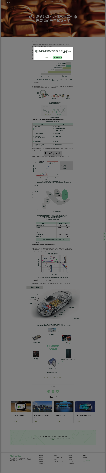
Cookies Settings (48, 57)
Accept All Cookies (58, 57)
